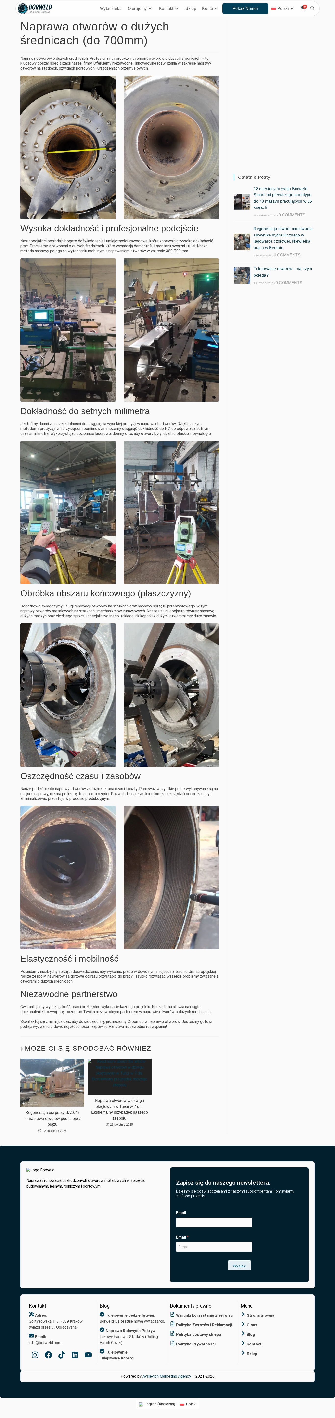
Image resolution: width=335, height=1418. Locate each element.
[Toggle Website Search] (312, 8)
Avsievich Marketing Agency (166, 1376)
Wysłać (239, 1266)
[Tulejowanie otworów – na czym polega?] (242, 275)
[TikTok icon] (61, 1355)
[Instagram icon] (35, 1355)
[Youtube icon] (88, 1355)
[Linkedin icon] (75, 1355)
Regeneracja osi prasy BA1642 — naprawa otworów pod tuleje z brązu (52, 1118)
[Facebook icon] (48, 1355)
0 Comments (292, 215)
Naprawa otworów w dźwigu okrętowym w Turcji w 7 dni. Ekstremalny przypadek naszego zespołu (119, 1109)
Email (181, 1213)
